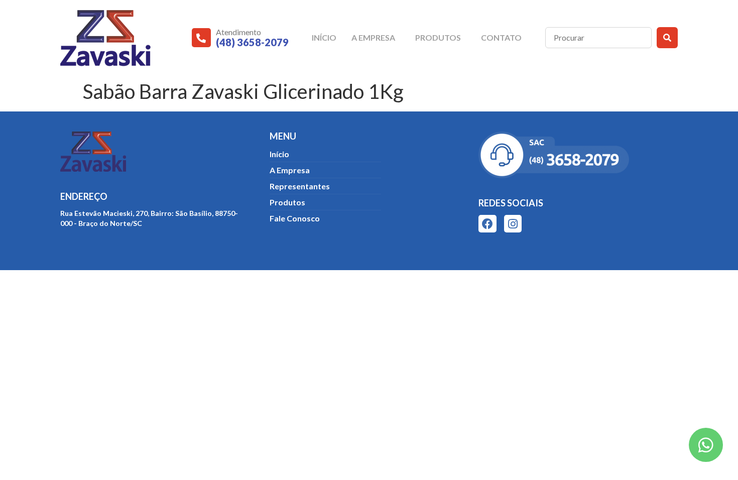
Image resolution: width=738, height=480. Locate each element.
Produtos (438, 37)
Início (324, 37)
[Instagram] (513, 223)
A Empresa (373, 37)
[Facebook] (487, 223)
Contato (501, 37)
